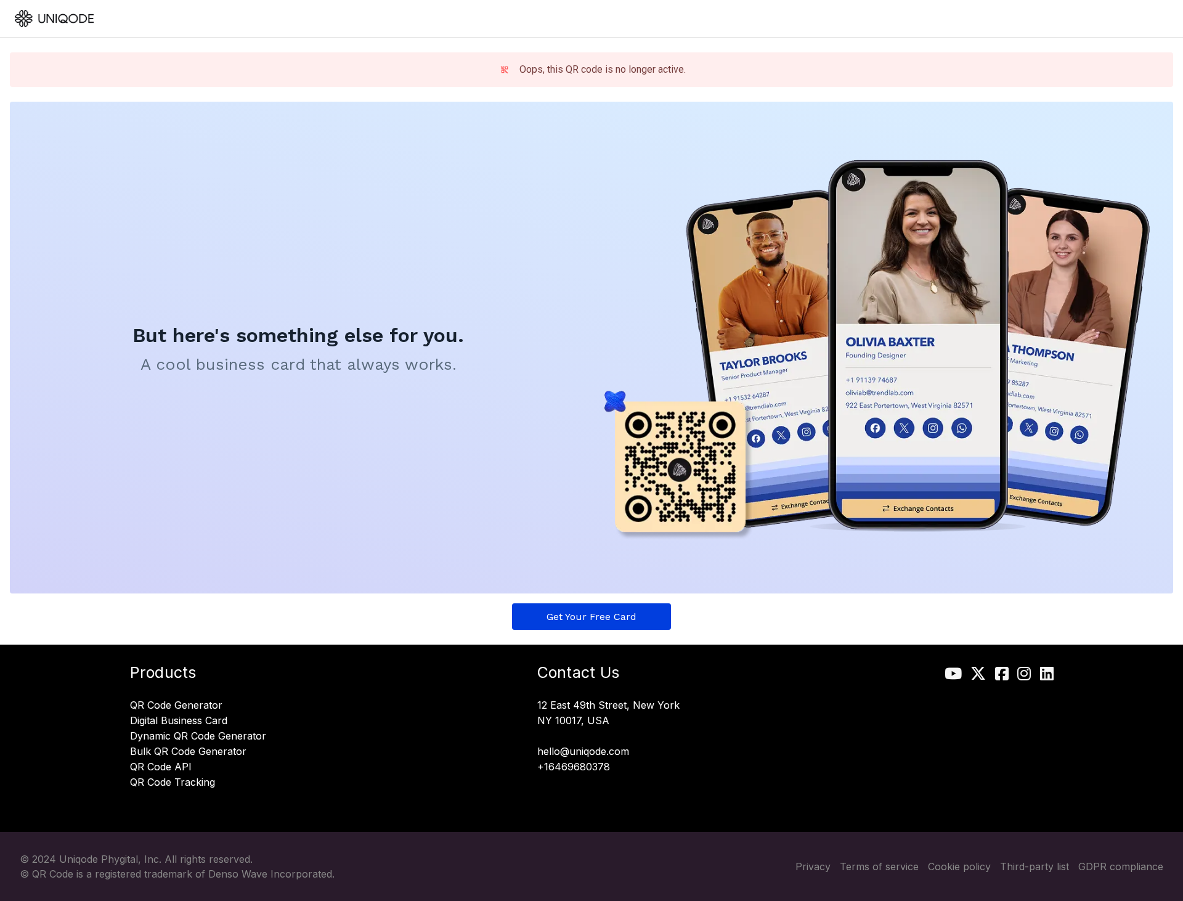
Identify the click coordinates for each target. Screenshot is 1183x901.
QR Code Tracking (172, 782)
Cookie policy (959, 866)
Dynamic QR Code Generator (198, 736)
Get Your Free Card (591, 616)
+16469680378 (573, 767)
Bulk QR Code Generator (188, 751)
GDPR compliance (1120, 866)
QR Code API (161, 767)
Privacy (813, 866)
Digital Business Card (178, 721)
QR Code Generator (176, 705)
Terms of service (879, 866)
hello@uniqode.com (583, 751)
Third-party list (1034, 866)
